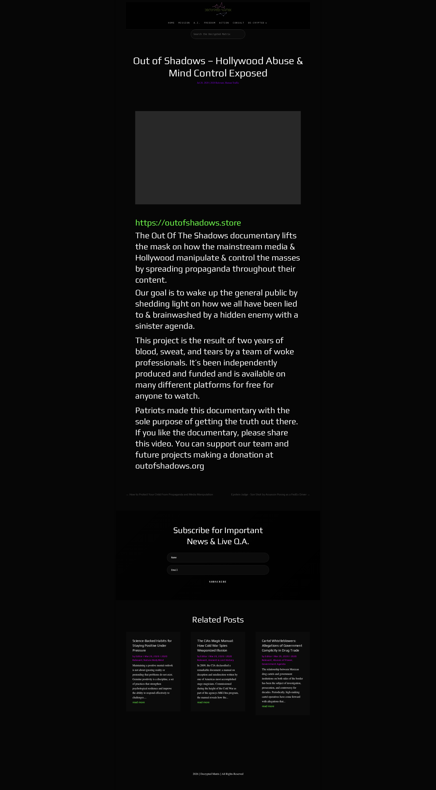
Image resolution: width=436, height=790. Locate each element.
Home (171, 23)
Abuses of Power (282, 660)
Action (224, 23)
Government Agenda (274, 664)
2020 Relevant (217, 82)
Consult (238, 23)
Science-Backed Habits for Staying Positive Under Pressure (152, 645)
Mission (184, 23)
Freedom (209, 23)
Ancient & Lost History (221, 660)
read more (139, 702)
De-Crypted (256, 23)
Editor (139, 656)
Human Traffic (232, 82)
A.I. (197, 23)
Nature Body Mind (154, 660)
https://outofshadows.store (188, 222)
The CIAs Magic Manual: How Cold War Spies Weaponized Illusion (215, 645)
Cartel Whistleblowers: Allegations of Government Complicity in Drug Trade (282, 645)
